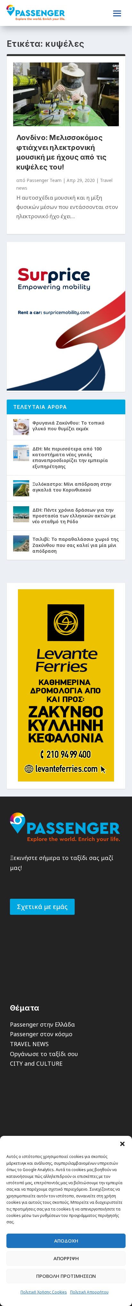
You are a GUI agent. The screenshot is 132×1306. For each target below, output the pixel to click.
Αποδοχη (66, 1240)
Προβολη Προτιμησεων (66, 1276)
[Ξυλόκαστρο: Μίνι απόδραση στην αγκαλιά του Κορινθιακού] (21, 488)
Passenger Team (44, 180)
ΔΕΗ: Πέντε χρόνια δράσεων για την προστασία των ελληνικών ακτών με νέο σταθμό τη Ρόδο (74, 516)
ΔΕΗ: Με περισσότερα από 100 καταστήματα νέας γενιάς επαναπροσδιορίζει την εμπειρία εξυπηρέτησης (70, 457)
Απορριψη (66, 1258)
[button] (122, 1144)
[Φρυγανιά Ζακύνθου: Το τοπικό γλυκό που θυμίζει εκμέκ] (21, 427)
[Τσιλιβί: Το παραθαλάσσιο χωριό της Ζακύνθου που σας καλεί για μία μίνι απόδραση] (21, 543)
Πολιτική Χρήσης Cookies (44, 1292)
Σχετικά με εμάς (42, 906)
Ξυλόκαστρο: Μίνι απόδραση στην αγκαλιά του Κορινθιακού (71, 487)
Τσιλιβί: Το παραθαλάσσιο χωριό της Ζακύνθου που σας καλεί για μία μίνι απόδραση (75, 545)
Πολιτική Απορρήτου (89, 1292)
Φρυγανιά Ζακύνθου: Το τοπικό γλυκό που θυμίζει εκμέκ (68, 426)
